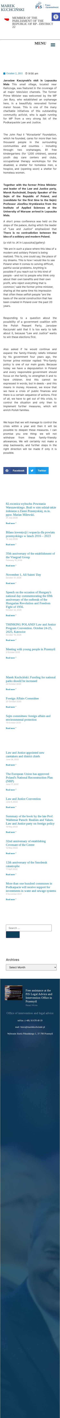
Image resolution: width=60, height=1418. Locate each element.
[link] (56, 17)
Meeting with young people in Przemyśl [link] (30, 649)
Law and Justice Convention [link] (23, 798)
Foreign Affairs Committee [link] (22, 698)
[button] (53, 45)
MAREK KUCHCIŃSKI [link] (12, 8)
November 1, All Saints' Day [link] (23, 574)
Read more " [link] (11, 523)
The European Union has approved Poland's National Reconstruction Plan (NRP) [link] (29, 777)
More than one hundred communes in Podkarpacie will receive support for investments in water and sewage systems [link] (31, 887)
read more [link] (31, 1005)
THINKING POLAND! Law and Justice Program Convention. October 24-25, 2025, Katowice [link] (31, 628)
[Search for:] (29, 928)
